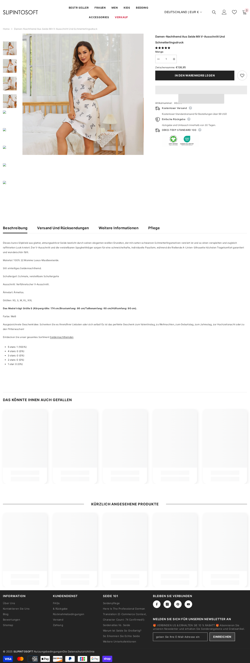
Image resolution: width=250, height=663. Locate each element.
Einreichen (222, 636)
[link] (25, 473)
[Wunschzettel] (234, 12)
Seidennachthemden (61, 337)
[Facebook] (157, 604)
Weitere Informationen (118, 228)
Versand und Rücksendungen (63, 228)
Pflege (154, 228)
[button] (163, 47)
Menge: (159, 51)
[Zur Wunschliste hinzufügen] (242, 75)
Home (6, 28)
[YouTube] (188, 604)
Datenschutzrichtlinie (81, 651)
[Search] (214, 12)
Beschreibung (15, 228)
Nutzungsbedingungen (48, 651)
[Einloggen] (224, 12)
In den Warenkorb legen (195, 75)
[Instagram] (167, 604)
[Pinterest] (178, 604)
